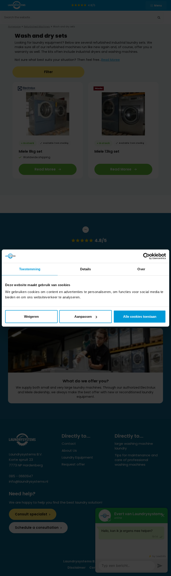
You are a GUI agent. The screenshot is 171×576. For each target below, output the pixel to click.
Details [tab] (85, 269)
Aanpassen (83, 316)
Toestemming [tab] (29, 269)
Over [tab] (141, 269)
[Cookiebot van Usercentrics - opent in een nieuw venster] (146, 256)
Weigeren (31, 316)
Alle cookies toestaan (139, 316)
